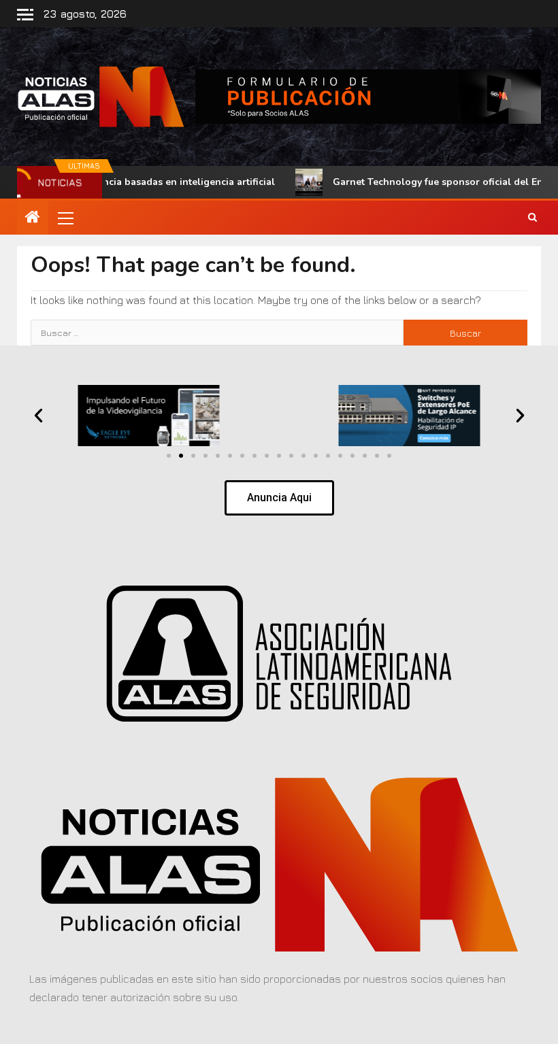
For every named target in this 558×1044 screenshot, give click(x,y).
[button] (64, 218)
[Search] (532, 218)
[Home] (32, 217)
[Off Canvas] (25, 14)
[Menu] (64, 218)
